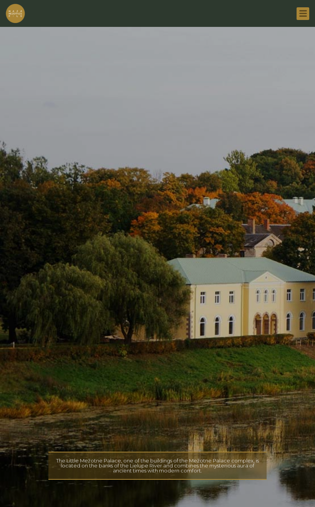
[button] (303, 13)
